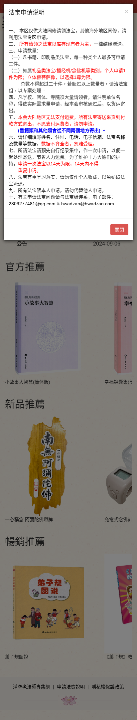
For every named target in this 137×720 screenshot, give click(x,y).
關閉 (119, 229)
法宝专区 (27, 37)
